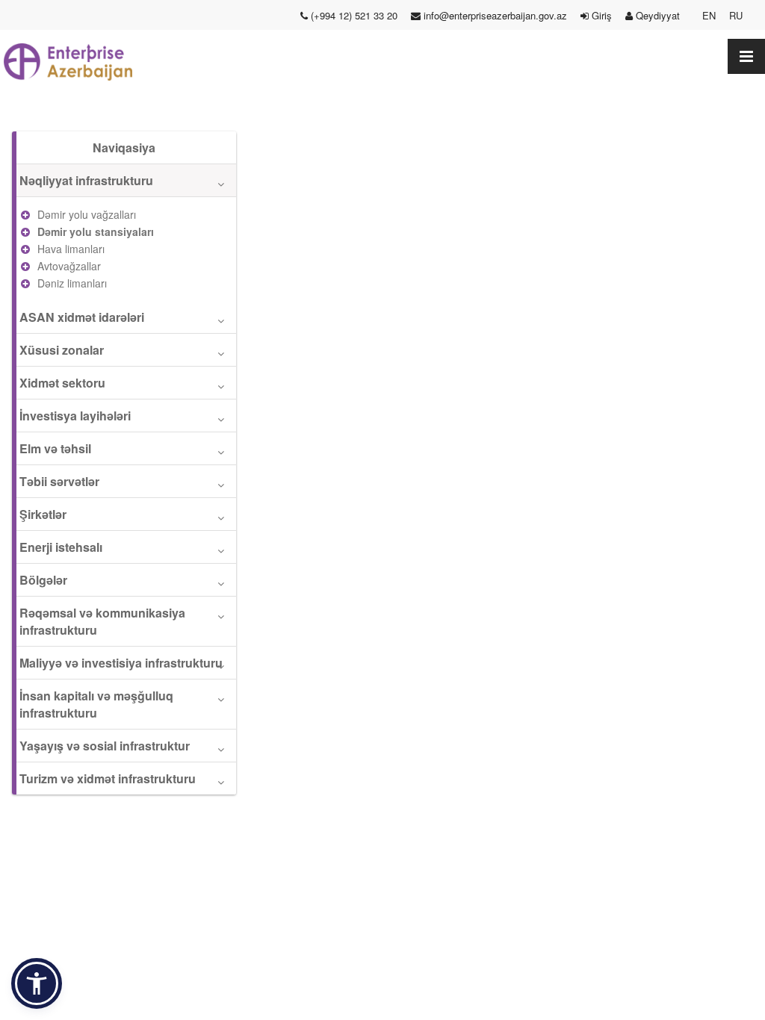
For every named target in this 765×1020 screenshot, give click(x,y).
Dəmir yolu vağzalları (86, 214)
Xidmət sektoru (62, 382)
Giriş (600, 15)
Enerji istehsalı (60, 547)
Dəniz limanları (72, 283)
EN (709, 15)
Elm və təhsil (55, 448)
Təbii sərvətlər (59, 481)
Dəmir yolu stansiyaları (95, 231)
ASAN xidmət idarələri (81, 317)
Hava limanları (71, 248)
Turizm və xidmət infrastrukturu (107, 778)
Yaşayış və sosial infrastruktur (104, 745)
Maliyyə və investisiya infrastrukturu (121, 662)
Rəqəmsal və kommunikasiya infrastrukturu (102, 621)
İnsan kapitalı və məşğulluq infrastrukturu (96, 704)
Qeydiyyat (661, 15)
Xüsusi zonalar (61, 349)
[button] (36, 983)
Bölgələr (43, 579)
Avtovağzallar (69, 265)
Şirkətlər (42, 514)
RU (736, 15)
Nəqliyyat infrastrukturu (86, 180)
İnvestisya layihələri (75, 415)
